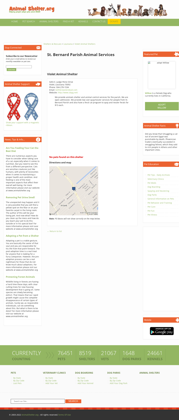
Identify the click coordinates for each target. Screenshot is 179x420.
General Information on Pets (161, 198)
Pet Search (28, 21)
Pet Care (151, 206)
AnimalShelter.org (30, 414)
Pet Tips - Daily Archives (159, 175)
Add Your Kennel (85, 383)
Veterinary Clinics (156, 179)
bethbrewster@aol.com (66, 90)
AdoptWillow (161, 106)
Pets (13, 372)
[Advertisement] (89, 32)
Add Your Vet (51, 383)
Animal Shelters (48, 21)
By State (17, 378)
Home (14, 21)
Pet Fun (151, 210)
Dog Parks (152, 194)
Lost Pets (17, 383)
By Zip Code (18, 380)
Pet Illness (152, 214)
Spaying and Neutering (158, 191)
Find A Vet (68, 21)
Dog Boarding (154, 186)
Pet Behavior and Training (160, 202)
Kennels (83, 21)
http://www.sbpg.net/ (68, 92)
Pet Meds (152, 183)
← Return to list (54, 231)
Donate (114, 21)
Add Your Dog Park (118, 383)
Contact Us (98, 21)
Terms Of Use (64, 414)
